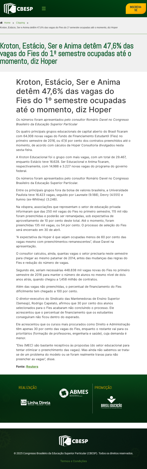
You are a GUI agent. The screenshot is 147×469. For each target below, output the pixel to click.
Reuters (32, 366)
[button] (83, 8)
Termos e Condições (73, 461)
